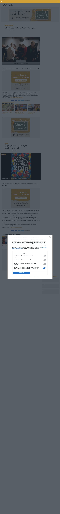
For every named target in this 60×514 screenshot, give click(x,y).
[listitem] (30, 253)
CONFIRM (21, 272)
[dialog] (30, 257)
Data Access (30, 276)
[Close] (50, 237)
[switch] (44, 256)
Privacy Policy (36, 276)
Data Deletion (23, 276)
